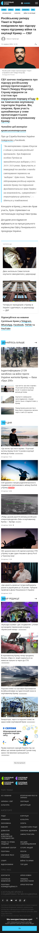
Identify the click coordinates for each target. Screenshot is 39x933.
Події (3, 816)
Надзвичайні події (28, 827)
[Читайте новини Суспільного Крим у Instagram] (7, 900)
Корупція (24, 816)
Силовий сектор (8, 848)
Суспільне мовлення (5, 880)
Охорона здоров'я (28, 831)
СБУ (33, 9)
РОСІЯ (17, 9)
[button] (20, 99)
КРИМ (4, 9)
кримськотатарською (13, 130)
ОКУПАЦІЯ (24, 801)
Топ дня (24, 864)
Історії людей (26, 848)
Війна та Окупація (29, 13)
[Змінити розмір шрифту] (36, 44)
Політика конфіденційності (9, 885)
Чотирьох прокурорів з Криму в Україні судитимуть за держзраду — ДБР (18, 307)
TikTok (28, 324)
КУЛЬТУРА (25, 9)
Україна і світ (7, 801)
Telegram (26, 321)
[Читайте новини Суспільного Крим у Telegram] (16, 900)
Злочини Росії (6, 13)
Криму (5, 121)
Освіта (23, 823)
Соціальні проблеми (25, 856)
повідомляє (7, 140)
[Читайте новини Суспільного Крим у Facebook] (3, 900)
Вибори (4, 827)
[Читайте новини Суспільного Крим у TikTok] (24, 900)
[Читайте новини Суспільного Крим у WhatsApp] (20, 900)
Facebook (18, 324)
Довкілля (5, 831)
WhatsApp (6, 324)
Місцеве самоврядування (28, 843)
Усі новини (6, 796)
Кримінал (5, 819)
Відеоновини (7, 864)
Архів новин (25, 875)
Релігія (23, 851)
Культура (17, 13)
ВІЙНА (11, 9)
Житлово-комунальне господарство (7, 836)
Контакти (5, 875)
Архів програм (26, 884)
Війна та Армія (26, 861)
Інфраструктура (27, 834)
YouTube (6, 328)
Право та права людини (8, 843)
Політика (5, 851)
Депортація (25, 805)
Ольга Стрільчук (12, 39)
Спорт (3, 861)
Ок (20, 928)
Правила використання (27, 880)
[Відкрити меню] (37, 3)
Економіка (6, 823)
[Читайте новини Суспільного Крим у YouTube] (11, 900)
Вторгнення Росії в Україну (28, 797)
